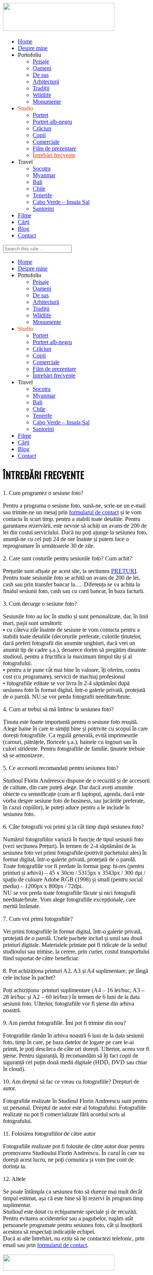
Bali (37, 182)
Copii (39, 135)
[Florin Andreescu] (58, 29)
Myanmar (44, 175)
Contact (27, 235)
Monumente (47, 101)
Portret (40, 115)
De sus (41, 75)
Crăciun (42, 128)
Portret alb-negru (52, 122)
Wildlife (42, 95)
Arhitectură (46, 81)
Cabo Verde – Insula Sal (61, 202)
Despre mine (33, 48)
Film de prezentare (54, 148)
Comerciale (46, 142)
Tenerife (42, 195)
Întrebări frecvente (54, 155)
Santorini (43, 209)
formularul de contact (94, 512)
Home (25, 41)
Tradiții (41, 88)
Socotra (42, 168)
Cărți (23, 222)
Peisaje (41, 61)
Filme (24, 215)
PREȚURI (123, 571)
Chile (39, 188)
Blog (23, 229)
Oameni (42, 68)
